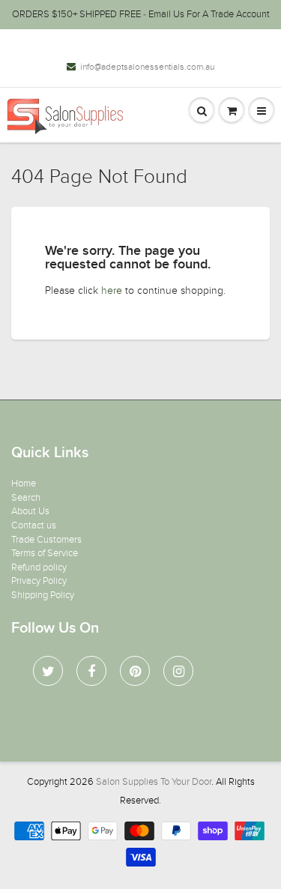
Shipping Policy (42, 595)
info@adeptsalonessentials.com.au (147, 66)
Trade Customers (46, 540)
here (111, 290)
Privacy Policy (39, 581)
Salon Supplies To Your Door (153, 782)
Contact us (33, 525)
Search (25, 498)
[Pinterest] (135, 671)
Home (23, 483)
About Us (30, 511)
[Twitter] (48, 671)
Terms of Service (44, 553)
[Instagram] (178, 671)
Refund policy (39, 567)
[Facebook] (91, 671)
